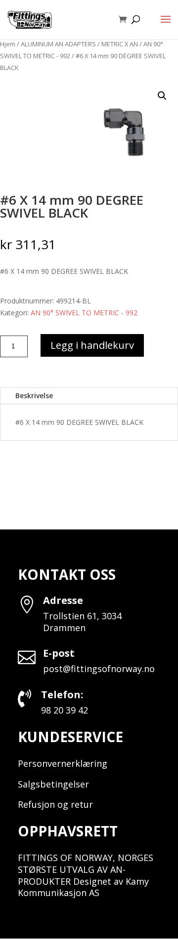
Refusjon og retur (55, 804)
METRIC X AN (119, 43)
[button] (162, 96)
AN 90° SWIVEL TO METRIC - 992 (84, 312)
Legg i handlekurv (92, 345)
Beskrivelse (34, 395)
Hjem (7, 43)
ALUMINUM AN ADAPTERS (58, 43)
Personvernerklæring (62, 763)
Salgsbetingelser (53, 784)
